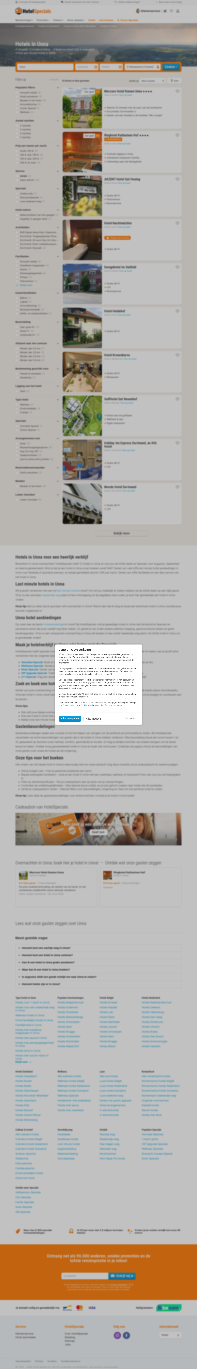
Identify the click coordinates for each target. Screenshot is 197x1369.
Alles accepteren (70, 718)
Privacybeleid (69, 705)
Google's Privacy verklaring (109, 705)
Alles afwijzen (93, 718)
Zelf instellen (130, 718)
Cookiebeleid (86, 705)
